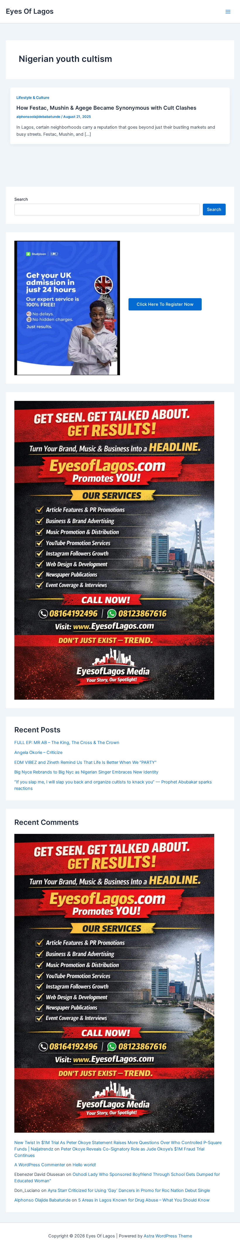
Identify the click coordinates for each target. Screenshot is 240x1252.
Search (21, 199)
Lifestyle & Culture (32, 97)
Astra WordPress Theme (168, 1236)
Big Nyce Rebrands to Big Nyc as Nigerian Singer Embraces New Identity (86, 772)
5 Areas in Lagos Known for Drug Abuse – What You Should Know (144, 1200)
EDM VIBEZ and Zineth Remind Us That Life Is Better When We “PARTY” (85, 762)
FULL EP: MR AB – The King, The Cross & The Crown (66, 742)
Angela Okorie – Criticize (38, 752)
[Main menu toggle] (228, 12)
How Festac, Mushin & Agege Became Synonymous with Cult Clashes (106, 107)
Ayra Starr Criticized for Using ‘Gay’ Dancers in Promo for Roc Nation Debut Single (129, 1190)
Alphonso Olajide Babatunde (42, 1200)
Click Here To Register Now (165, 304)
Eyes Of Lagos (30, 11)
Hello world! (84, 1164)
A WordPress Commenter (39, 1164)
